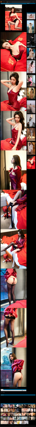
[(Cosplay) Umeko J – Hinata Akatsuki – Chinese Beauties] (11, 406)
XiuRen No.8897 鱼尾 (23, 424)
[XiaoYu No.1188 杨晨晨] (18, 410)
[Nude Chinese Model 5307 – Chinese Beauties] (31, 418)
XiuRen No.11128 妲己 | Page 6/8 (29, 141)
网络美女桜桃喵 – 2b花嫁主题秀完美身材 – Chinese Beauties (4, 424)
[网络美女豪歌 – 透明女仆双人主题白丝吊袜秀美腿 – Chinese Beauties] (11, 410)
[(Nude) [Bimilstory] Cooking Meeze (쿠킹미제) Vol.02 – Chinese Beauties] (11, 422)
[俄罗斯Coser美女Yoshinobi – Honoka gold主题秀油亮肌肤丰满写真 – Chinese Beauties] (24, 410)
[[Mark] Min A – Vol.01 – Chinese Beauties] (18, 414)
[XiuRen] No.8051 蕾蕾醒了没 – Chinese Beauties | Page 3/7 (31, 155)
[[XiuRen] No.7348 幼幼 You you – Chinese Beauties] (4, 406)
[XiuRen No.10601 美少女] (24, 418)
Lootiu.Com (3, 1)
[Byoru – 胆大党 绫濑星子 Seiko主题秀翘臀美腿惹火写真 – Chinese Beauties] (31, 406)
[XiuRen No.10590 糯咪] (18, 418)
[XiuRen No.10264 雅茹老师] (4, 410)
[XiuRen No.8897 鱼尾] (24, 422)
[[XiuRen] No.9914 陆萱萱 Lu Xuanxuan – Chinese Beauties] (11, 414)
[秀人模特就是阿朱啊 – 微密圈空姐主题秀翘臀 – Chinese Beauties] (4, 414)
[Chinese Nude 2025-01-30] (4, 418)
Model (3, 392)
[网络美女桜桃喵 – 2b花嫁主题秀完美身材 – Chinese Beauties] (4, 422)
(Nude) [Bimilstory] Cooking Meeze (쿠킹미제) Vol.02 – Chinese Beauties (11, 424)
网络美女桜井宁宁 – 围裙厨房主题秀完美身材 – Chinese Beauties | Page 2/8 (31, 99)
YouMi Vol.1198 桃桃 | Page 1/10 (29, 169)
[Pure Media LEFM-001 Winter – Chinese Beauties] (11, 418)
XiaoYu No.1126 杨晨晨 (16, 424)
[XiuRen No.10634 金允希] (18, 406)
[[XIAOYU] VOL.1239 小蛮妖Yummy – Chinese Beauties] (31, 414)
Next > (16, 387)
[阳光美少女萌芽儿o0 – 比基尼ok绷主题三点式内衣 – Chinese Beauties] (24, 414)
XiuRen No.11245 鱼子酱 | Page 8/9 (29, 47)
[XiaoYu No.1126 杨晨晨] (18, 422)
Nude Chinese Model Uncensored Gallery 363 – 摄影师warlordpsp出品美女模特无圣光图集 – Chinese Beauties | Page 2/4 (31, 74)
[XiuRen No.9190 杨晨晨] (24, 406)
